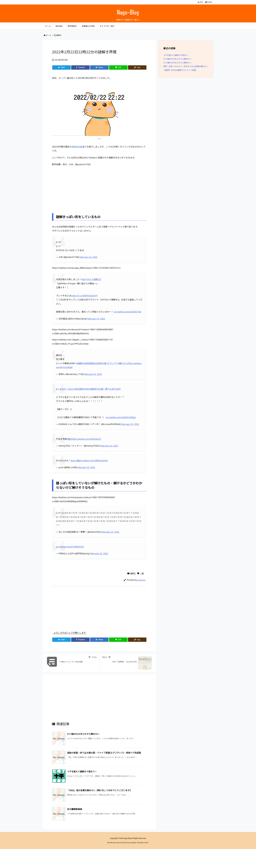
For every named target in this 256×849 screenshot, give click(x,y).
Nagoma (141, 580)
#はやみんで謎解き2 (91, 279)
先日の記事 (79, 146)
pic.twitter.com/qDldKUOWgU (121, 417)
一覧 (142, 573)
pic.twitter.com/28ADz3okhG (93, 460)
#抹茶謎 (88, 363)
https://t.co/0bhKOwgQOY (84, 295)
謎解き (58, 35)
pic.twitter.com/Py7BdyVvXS (70, 546)
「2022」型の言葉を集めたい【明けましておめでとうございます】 (99, 790)
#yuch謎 (75, 460)
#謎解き (80, 363)
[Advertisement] (99, 188)
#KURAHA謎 (87, 388)
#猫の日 (70, 439)
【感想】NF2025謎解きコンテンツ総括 (179, 70)
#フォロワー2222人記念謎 (68, 388)
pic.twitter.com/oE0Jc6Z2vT (87, 439)
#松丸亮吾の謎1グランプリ (105, 363)
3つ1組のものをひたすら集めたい (177, 62)
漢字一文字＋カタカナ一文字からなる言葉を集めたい (185, 66)
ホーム (48, 35)
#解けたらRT (124, 363)
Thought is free (142, 843)
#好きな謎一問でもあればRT (107, 388)
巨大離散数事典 (74, 809)
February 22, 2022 (88, 257)
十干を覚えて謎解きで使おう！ (82, 771)
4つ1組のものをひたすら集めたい (83, 733)
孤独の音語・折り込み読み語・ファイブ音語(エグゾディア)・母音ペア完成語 (104, 752)
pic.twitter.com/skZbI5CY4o (127, 311)
